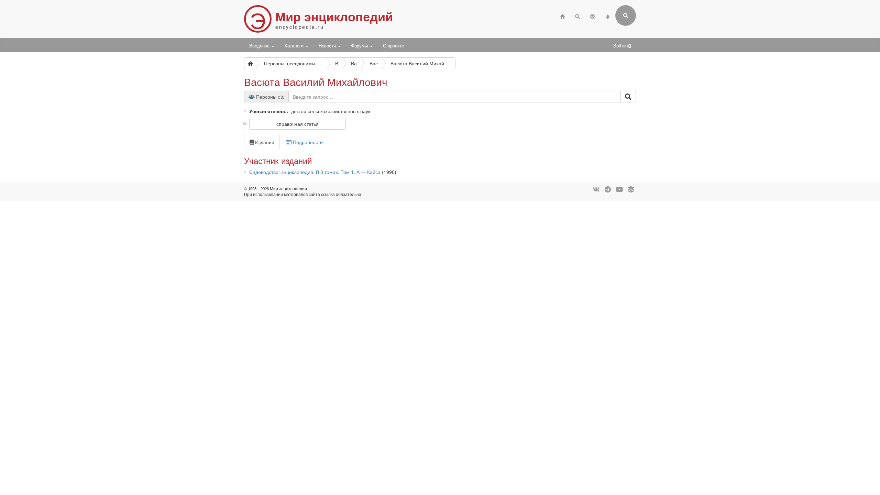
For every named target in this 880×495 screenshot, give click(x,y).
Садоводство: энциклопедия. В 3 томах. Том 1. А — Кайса (315, 171)
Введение (260, 46)
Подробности (307, 142)
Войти (620, 46)
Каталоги (295, 46)
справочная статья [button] (297, 123)
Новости (328, 46)
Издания (264, 142)
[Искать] (628, 96)
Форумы (360, 46)
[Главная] (562, 16)
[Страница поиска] (577, 16)
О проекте (393, 46)
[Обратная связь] (592, 16)
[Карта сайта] (607, 16)
